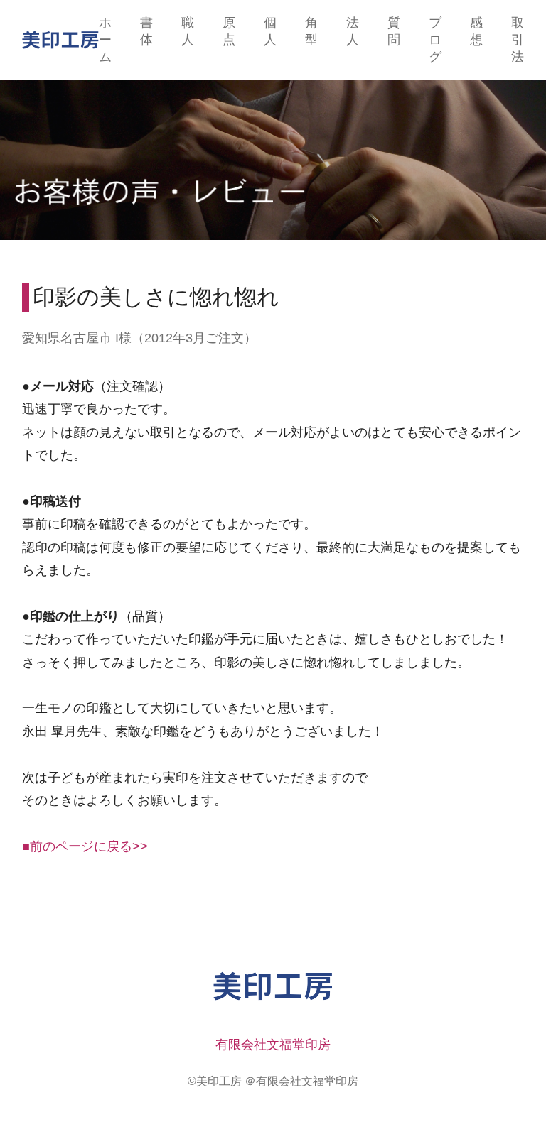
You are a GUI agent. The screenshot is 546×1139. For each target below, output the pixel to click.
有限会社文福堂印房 (273, 1044)
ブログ (435, 40)
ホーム (105, 40)
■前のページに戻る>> (85, 846)
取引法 (517, 40)
